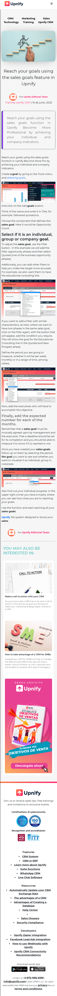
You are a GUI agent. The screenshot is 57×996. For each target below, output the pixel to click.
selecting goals (16, 177)
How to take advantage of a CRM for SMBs (28, 654)
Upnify (6, 517)
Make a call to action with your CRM (24, 596)
